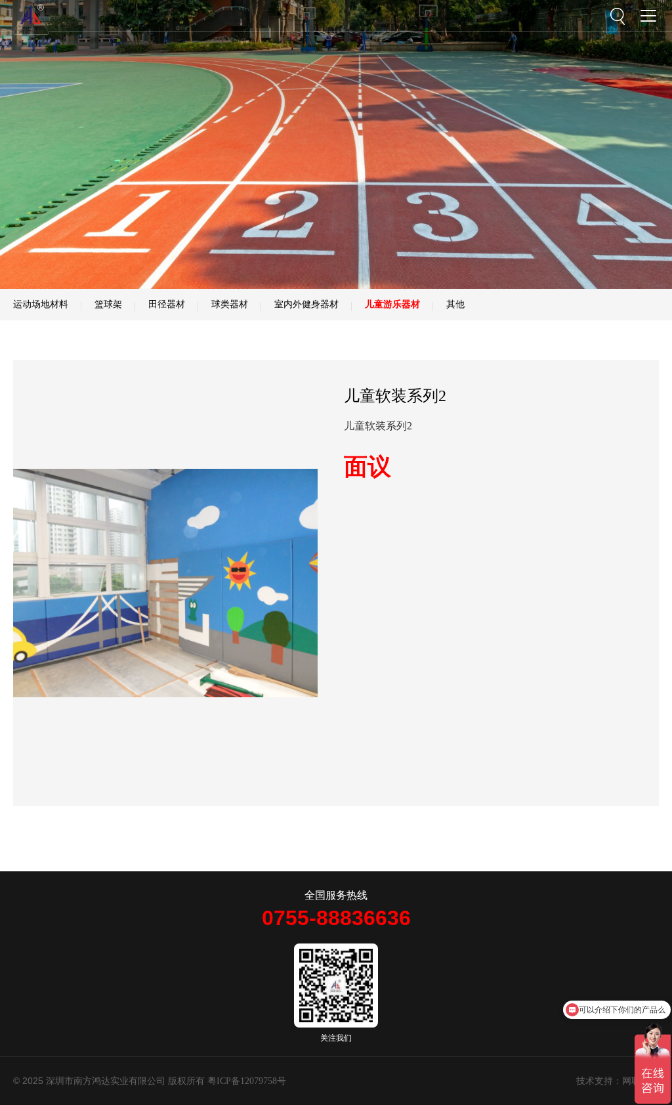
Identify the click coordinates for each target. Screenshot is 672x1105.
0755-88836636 (336, 918)
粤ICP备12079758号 (246, 1081)
